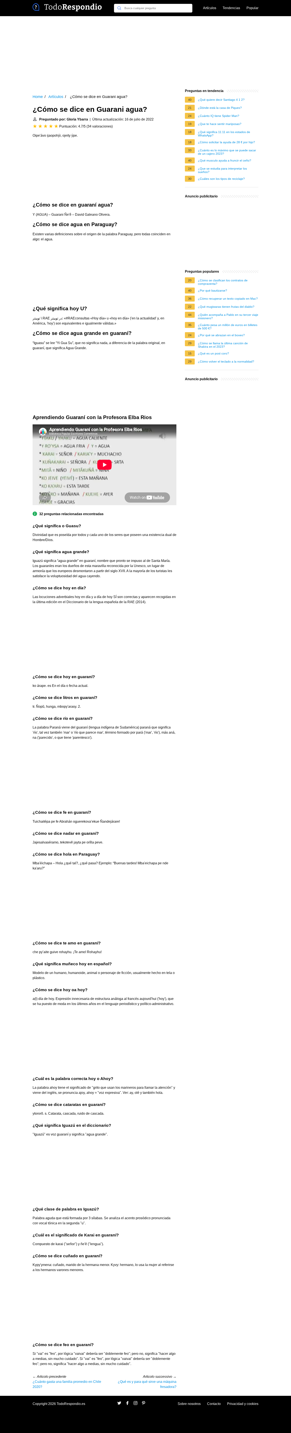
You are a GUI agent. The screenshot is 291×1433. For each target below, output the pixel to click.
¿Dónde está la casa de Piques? (220, 107)
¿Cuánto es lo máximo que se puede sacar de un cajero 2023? (227, 152)
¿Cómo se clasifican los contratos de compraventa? (223, 282)
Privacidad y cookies (242, 1404)
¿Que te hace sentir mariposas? (219, 124)
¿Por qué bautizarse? (212, 290)
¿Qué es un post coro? (213, 353)
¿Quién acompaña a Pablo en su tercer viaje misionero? (228, 316)
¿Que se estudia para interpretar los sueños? (222, 170)
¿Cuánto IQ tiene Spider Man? (218, 116)
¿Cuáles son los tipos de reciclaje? (221, 178)
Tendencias (231, 8)
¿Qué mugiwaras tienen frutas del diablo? (226, 306)
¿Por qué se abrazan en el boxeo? (221, 335)
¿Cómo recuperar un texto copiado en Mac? (228, 298)
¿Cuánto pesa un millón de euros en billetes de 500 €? (227, 326)
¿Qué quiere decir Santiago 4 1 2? (221, 99)
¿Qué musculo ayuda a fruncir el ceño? (224, 160)
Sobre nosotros (189, 1404)
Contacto (214, 1404)
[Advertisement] (145, 52)
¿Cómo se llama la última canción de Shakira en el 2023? (223, 345)
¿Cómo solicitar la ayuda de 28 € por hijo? (226, 142)
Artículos (209, 8)
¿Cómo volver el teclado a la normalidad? (226, 361)
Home (38, 97)
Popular (252, 8)
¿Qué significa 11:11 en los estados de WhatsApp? (224, 133)
